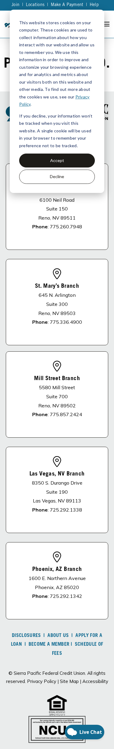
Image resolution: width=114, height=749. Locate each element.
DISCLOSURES (26, 635)
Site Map (69, 681)
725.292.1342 (66, 596)
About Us (58, 635)
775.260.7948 (66, 227)
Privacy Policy (41, 681)
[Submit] (105, 89)
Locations (35, 5)
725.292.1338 (66, 510)
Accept (57, 160)
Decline (57, 176)
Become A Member (49, 644)
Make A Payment (67, 5)
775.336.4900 (66, 322)
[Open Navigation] (106, 24)
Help (94, 5)
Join (15, 5)
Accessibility (95, 681)
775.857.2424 (66, 414)
